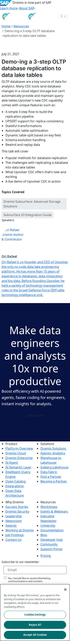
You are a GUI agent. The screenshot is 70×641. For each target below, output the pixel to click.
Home (6, 26)
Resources (21, 26)
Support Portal (51, 549)
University (47, 525)
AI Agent (11, 462)
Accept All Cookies (35, 634)
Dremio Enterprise (19, 458)
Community (49, 544)
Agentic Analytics (52, 453)
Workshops (48, 507)
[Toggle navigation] (63, 16)
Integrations (14, 486)
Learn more (8, 8)
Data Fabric (48, 472)
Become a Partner (53, 481)
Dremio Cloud (15, 453)
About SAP (26, 8)
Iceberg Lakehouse (54, 467)
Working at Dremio (19, 530)
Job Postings (14, 535)
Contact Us (35, 415)
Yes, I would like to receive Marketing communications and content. (29, 580)
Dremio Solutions (53, 448)
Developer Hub (51, 539)
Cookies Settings (35, 614)
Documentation (52, 530)
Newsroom (13, 521)
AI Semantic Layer (18, 467)
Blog (43, 535)
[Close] (65, 589)
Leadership (13, 516)
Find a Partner (50, 476)
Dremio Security (17, 511)
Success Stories (16, 507)
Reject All (35, 625)
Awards (11, 525)
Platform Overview (19, 448)
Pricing (45, 556)
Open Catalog (15, 481)
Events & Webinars (54, 511)
